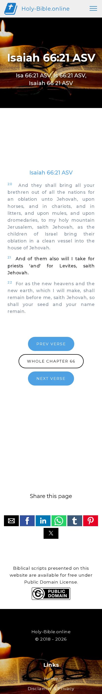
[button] (11, 520)
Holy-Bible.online (46, 8)
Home (51, 678)
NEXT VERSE (51, 378)
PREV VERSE (51, 344)
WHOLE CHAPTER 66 (51, 361)
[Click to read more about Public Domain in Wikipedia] (51, 598)
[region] (51, 143)
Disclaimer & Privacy (51, 688)
